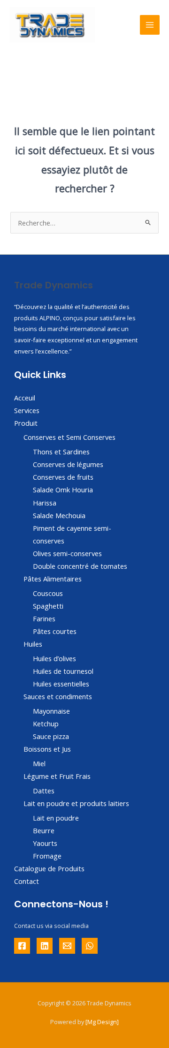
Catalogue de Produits (49, 868)
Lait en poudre (56, 817)
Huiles (32, 643)
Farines (44, 618)
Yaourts (45, 843)
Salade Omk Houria (63, 489)
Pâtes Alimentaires (52, 578)
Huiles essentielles (61, 683)
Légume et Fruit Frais (57, 776)
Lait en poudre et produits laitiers (76, 803)
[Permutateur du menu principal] (150, 25)
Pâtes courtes (55, 631)
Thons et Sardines (61, 451)
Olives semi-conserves (67, 553)
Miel (39, 763)
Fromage (47, 855)
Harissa (44, 502)
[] (102, 1022)
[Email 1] (67, 946)
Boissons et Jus (47, 749)
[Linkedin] (45, 946)
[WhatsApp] (90, 946)
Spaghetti (48, 606)
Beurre (43, 830)
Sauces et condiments (57, 696)
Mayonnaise (51, 711)
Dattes (43, 790)
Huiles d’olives (54, 658)
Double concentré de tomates (80, 566)
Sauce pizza (51, 736)
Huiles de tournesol (63, 671)
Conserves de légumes (68, 464)
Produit (26, 423)
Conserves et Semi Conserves (69, 437)
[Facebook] (22, 946)
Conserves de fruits (63, 477)
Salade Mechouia (59, 515)
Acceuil (24, 397)
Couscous (48, 593)
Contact (26, 881)
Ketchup (46, 723)
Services (26, 410)
